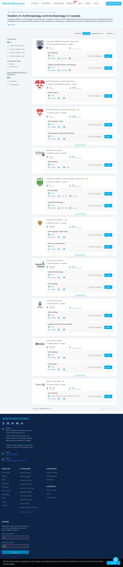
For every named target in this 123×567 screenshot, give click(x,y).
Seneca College (24, 503)
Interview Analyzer (52, 472)
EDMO (4, 480)
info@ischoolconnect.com (16, 461)
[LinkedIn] (21, 423)
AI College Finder (52, 476)
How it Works (6, 472)
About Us (4, 476)
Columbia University (26, 499)
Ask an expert (6, 491)
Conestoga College (26, 492)
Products (70, 2)
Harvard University (25, 472)
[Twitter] (12, 423)
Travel (48, 494)
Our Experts (46, 3)
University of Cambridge (27, 488)
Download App (114, 3)
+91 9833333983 (12, 455)
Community (5, 487)
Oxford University (25, 476)
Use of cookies (8, 564)
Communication (51, 497)
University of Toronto (26, 484)
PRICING (88, 3)
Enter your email (8, 542)
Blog (80, 3)
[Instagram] (8, 423)
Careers (4, 502)
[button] (115, 559)
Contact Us (5, 505)
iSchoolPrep (59, 3)
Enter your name (8, 534)
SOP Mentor (50, 480)
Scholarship (5, 483)
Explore (34, 3)
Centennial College (25, 496)
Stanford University (25, 480)
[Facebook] (3, 423)
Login (96, 3)
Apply (108, 56)
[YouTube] (17, 423)
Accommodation (52, 490)
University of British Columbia (28, 507)
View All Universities (26, 512)
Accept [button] (113, 563)
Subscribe (15, 552)
